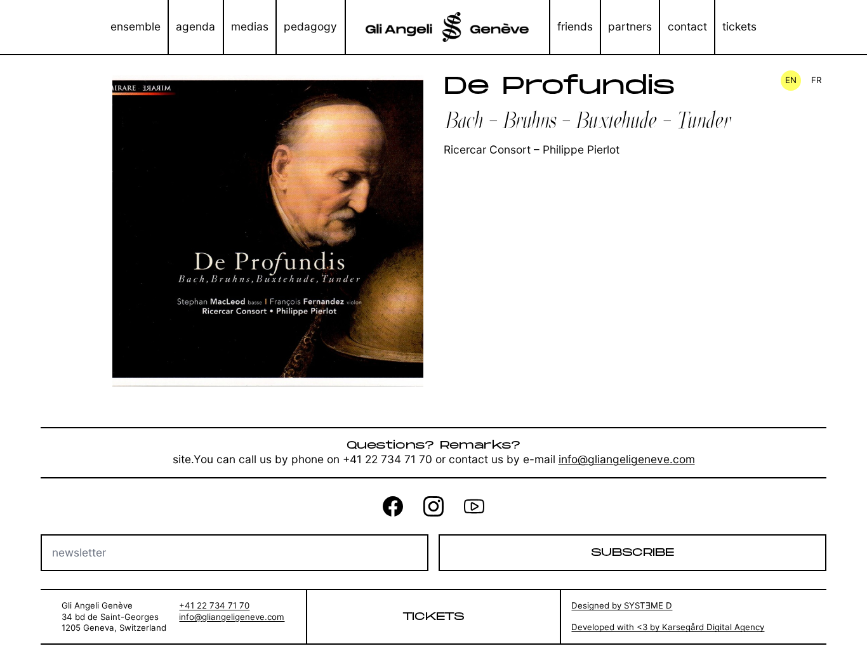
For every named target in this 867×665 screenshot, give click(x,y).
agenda (195, 26)
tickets (739, 26)
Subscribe (632, 552)
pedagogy (310, 26)
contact (687, 26)
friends (575, 26)
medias (249, 26)
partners (630, 26)
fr (816, 80)
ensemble (135, 26)
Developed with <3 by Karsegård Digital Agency (667, 627)
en (791, 80)
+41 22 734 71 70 (214, 605)
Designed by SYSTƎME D (621, 605)
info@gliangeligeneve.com (627, 459)
